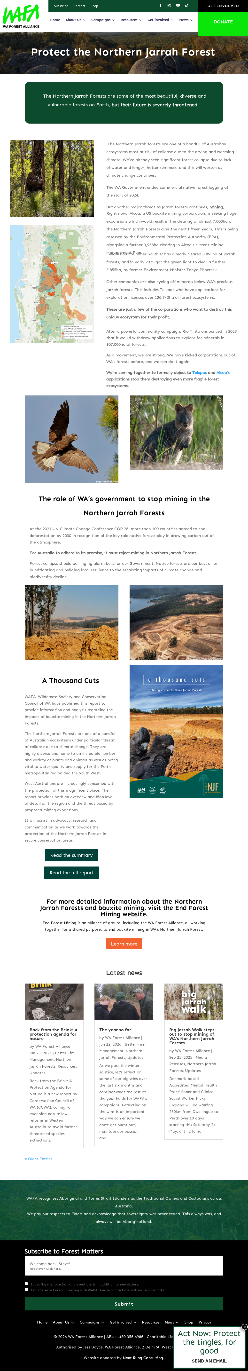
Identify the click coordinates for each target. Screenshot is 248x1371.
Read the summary (71, 855)
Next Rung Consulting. (143, 1357)
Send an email (209, 1361)
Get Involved (223, 6)
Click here (53, 1268)
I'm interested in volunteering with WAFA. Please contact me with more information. (99, 1290)
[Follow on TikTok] (186, 5)
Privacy (205, 1322)
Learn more (124, 944)
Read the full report (72, 872)
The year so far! (116, 1029)
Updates (37, 1073)
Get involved (158, 20)
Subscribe (61, 6)
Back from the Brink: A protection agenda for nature (54, 1034)
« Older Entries (38, 1159)
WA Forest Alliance (52, 1046)
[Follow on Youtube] (178, 5)
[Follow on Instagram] (169, 5)
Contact (79, 6)
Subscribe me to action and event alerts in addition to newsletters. (85, 1284)
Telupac (199, 372)
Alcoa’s (223, 372)
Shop (94, 6)
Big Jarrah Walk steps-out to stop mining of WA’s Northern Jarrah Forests (192, 1036)
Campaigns (100, 20)
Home (55, 20)
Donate (223, 21)
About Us (73, 20)
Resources (129, 20)
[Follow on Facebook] (160, 5)
